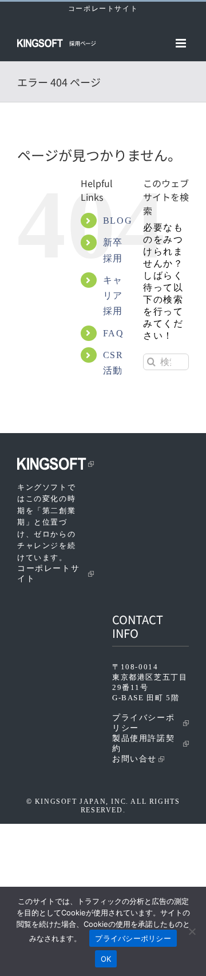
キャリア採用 (113, 295)
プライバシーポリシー (143, 722)
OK (106, 958)
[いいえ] (191, 931)
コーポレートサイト (103, 9)
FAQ (113, 333)
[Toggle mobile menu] (182, 43)
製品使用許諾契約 (143, 743)
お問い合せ (134, 759)
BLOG (117, 220)
